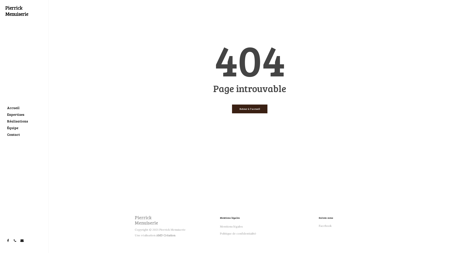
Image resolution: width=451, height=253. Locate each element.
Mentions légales (231, 226)
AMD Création (165, 235)
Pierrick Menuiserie (16, 10)
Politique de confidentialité (238, 233)
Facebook (325, 226)
